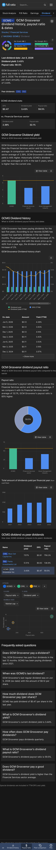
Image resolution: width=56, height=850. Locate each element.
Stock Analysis (9, 13)
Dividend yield (30, 595)
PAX (24, 91)
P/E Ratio (23, 13)
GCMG (7, 20)
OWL (18, 91)
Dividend (46, 13)
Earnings (35, 13)
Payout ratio (11, 595)
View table (42, 171)
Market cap (10, 604)
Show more (29, 356)
